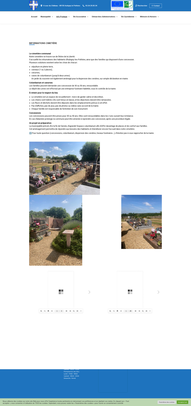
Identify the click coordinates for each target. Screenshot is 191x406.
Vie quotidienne (127, 17)
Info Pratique (61, 17)
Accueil (34, 17)
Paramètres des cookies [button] (166, 402)
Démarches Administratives (103, 17)
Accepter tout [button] (182, 402)
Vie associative (79, 17)
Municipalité (46, 17)
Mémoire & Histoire (148, 17)
